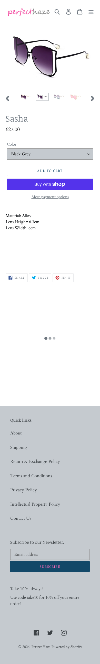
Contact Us (20, 518)
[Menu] (91, 11)
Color (11, 144)
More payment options (50, 196)
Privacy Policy (23, 490)
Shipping (18, 447)
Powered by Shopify (67, 646)
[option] (25, 98)
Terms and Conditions (31, 476)
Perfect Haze (41, 646)
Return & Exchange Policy (35, 461)
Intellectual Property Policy (35, 504)
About (16, 433)
